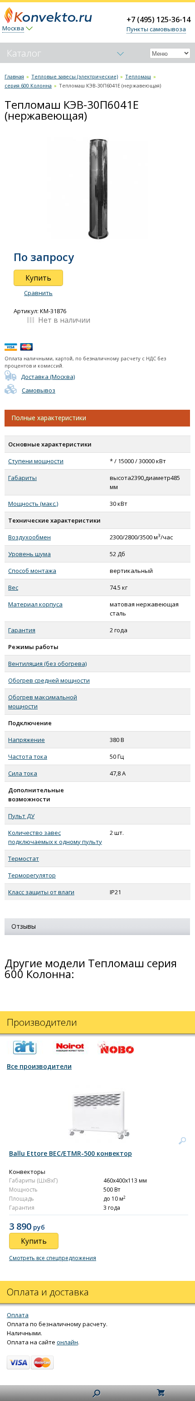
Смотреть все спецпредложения (52, 1258)
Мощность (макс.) (33, 503)
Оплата (18, 1315)
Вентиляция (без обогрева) (47, 663)
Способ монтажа (32, 571)
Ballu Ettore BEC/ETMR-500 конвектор (70, 1153)
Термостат (23, 858)
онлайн (67, 1342)
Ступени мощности (35, 461)
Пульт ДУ (21, 816)
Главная (14, 76)
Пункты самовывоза (156, 29)
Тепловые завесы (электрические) (74, 76)
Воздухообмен (29, 537)
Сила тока (22, 773)
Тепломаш (138, 76)
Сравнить (38, 293)
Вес (13, 587)
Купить (38, 278)
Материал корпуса (35, 604)
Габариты (22, 478)
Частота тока (27, 756)
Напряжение (26, 740)
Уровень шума (29, 554)
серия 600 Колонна (28, 85)
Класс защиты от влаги (41, 892)
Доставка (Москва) (48, 377)
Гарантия (21, 630)
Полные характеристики (48, 417)
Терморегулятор (32, 875)
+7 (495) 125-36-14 (158, 19)
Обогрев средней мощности (49, 680)
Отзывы (23, 926)
